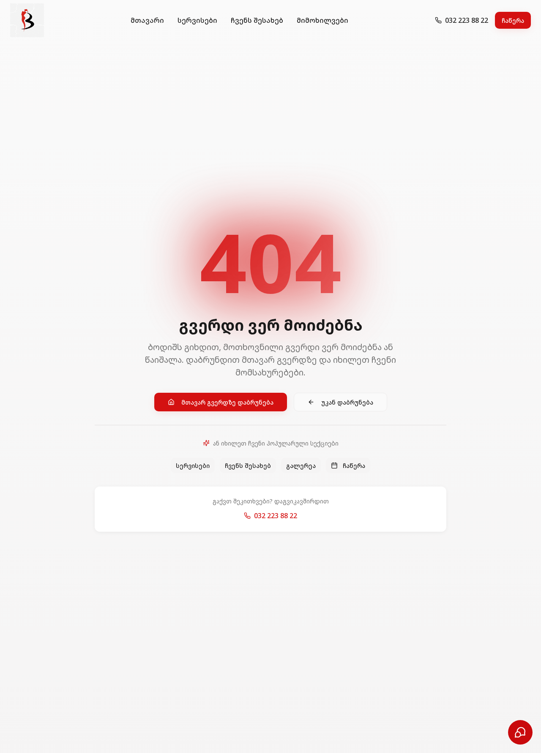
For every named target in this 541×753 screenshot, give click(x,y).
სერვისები (197, 20)
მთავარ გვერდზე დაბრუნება (227, 402)
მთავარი (147, 20)
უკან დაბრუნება (347, 402)
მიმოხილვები (322, 20)
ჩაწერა (513, 20)
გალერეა (301, 465)
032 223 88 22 (275, 515)
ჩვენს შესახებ (257, 20)
